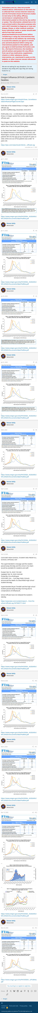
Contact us (4, 1006)
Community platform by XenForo (16, 1011)
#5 (36, 362)
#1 (36, 94)
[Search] (36, 2)
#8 (36, 554)
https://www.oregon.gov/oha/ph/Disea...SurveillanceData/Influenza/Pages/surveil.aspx (19, 100)
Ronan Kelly (6, 83)
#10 (36, 681)
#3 (36, 230)
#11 (36, 746)
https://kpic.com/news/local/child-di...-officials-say (18, 145)
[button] (2, 1003)
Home (3, 1008)
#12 (36, 812)
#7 (36, 489)
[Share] (33, 94)
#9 (36, 615)
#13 (36, 928)
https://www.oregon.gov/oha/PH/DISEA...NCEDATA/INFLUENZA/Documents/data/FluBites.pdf (18, 217)
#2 (36, 159)
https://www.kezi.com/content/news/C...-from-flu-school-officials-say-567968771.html (18, 602)
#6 (36, 430)
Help (30, 1006)
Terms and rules (13, 1006)
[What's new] (32, 2)
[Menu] (2, 2)
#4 (36, 296)
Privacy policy (23, 1006)
